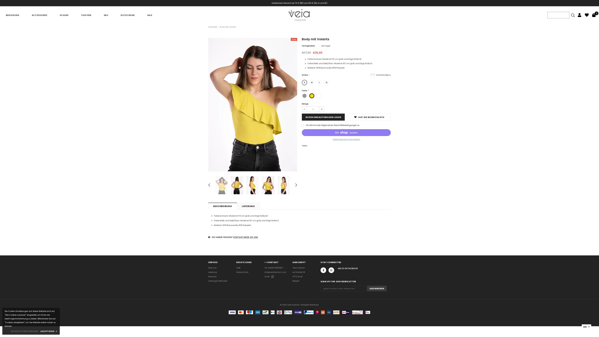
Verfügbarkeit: (308, 45)
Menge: (305, 104)
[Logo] (299, 15)
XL (327, 82)
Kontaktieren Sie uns (245, 237)
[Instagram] (331, 270)
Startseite (212, 27)
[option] (252, 104)
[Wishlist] (586, 15)
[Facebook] (323, 270)
